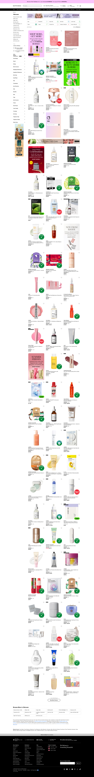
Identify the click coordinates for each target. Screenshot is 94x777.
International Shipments (40, 753)
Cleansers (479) (16, 25)
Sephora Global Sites (16, 758)
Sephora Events (15, 755)
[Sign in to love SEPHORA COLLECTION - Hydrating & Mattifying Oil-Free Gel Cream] (61, 528)
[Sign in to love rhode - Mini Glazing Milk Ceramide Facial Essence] (61, 602)
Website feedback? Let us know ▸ (47, 734)
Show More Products (54, 700)
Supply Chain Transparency (17, 752)
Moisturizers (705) (16, 28)
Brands (59, 9)
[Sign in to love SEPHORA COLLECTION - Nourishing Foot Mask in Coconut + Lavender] (44, 253)
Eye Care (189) (16, 32)
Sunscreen (73, 729)
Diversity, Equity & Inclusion (17, 759)
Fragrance (39, 9)
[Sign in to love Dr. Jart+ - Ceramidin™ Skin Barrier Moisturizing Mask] (79, 455)
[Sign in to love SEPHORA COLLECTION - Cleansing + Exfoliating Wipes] (61, 60)
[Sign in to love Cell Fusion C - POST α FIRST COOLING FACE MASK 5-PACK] (44, 382)
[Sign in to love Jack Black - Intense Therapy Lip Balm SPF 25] (61, 650)
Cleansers (48, 729)
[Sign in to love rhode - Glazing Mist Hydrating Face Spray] (79, 528)
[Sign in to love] (44, 60)
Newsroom (14, 748)
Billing (37, 752)
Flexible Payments (39, 761)
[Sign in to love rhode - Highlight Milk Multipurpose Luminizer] (44, 528)
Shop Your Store (27, 762)
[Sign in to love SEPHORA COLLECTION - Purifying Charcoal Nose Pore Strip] (79, 147)
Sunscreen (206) (16, 34)
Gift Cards (72, 9)
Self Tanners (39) (16, 40)
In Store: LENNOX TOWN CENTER (19, 48)
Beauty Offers (27, 758)
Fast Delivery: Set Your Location (20, 51)
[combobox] (32, 6)
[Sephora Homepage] (17, 5)
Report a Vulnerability (16, 764)
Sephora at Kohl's (39, 758)
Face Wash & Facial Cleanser (25, 729)
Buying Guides (39, 755)
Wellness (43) (15, 39)
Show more (15, 724)
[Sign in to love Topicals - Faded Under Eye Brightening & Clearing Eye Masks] (61, 278)
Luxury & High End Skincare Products (50, 730)
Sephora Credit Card (28, 748)
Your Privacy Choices (34, 770)
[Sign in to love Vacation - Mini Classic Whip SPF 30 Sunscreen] (61, 382)
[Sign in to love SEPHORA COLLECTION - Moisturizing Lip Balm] (44, 578)
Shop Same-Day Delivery (28, 764)
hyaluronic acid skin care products (41, 721)
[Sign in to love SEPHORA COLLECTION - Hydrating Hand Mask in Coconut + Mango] (79, 578)
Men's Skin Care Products (55, 729)
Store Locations (39, 759)
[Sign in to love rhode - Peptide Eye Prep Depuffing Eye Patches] (44, 602)
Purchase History (27, 752)
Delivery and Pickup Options (41, 749)
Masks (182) (15, 18)
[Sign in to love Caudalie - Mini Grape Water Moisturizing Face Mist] (61, 430)
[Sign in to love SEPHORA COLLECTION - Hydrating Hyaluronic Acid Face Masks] (44, 406)
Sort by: (76, 27)
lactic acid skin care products (24, 723)
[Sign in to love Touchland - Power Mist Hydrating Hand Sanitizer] (61, 31)
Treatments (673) (16, 27)
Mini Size (54, 9)
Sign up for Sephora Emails (65, 760)
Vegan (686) (15, 20)
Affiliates (14, 753)
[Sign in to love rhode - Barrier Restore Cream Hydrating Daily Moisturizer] (79, 329)
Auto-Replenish (27, 756)
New (14, 9)
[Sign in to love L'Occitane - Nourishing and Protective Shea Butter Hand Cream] (61, 552)
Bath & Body (49, 9)
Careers (14, 749)
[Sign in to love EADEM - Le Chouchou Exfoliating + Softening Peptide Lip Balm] (44, 304)
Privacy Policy (15, 770)
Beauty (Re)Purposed (16, 762)
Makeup (29, 9)
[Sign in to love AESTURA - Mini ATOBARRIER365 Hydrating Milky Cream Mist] (61, 479)
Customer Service (39, 746)
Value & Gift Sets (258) (17, 35)
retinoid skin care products (61, 723)
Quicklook (54, 45)
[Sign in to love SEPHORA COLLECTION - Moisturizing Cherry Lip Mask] (61, 253)
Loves (26, 761)
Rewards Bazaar (27, 759)
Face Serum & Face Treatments (65, 729)
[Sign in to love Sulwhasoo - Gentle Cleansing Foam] (61, 674)
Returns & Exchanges (40, 748)
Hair (44, 9)
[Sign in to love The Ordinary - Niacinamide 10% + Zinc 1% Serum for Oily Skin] (44, 88)
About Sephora (15, 746)
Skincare (34, 9)
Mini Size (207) (15, 22)
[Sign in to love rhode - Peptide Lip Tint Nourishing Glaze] (44, 278)
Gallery (26, 749)
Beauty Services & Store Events (29, 755)
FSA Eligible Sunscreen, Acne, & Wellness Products (35, 730)
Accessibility (38, 762)
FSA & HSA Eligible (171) (17, 23)
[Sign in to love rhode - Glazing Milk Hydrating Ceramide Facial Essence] (44, 113)
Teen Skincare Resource (40, 764)
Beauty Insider (27, 746)
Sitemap (28, 770)
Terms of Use (20, 770)
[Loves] (77, 6)
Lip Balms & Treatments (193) (18, 30)
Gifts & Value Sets (66, 9)
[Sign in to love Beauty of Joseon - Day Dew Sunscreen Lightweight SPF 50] (44, 552)
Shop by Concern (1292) (17, 16)
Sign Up (78, 763)
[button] (18, 56)
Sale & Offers (78, 9)
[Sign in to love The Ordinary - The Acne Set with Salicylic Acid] (44, 626)
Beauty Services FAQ (40, 756)
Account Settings (27, 753)
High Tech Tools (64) (17, 37)
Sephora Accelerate (16, 761)
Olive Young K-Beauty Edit (21, 9)
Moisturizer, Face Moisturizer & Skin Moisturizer (38, 729)
